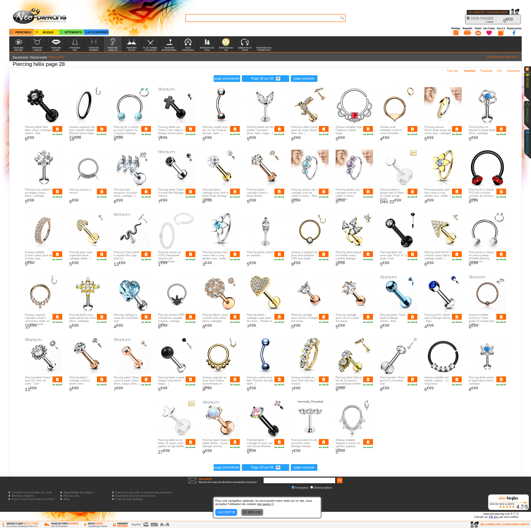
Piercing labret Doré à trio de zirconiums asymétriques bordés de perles (349, 382)
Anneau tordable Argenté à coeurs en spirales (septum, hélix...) (348, 444)
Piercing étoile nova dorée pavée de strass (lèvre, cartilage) (82, 318)
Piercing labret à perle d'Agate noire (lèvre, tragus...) (171, 380)
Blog (66, 499)
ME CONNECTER (477, 12)
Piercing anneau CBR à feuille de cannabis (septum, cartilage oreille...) (171, 319)
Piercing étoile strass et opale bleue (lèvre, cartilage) (481, 380)
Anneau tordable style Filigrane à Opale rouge (349, 130)
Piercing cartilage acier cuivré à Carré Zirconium (347, 318)
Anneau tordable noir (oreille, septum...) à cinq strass (436, 380)
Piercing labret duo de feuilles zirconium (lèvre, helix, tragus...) (260, 130)
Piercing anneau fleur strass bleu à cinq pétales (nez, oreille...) (215, 255)
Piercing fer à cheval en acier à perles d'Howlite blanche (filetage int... (481, 257)
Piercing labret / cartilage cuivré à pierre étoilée (257, 192)
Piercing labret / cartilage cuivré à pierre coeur (79, 380)
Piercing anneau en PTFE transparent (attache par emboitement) (169, 257)
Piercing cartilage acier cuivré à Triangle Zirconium (304, 318)
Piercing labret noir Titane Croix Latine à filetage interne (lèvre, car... (171, 131)
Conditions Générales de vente (32, 492)
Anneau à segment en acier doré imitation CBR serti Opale (304, 255)
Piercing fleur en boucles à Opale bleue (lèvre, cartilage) (482, 130)
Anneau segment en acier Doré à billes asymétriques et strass (214, 382)
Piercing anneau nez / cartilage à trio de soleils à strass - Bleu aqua (304, 194)
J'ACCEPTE (226, 512)
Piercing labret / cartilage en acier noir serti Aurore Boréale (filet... (260, 444)
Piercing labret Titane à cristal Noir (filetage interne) (171, 192)
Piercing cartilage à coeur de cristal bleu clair (126, 318)
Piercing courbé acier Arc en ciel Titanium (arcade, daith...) (215, 130)
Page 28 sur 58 (262, 78)
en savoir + (265, 504)
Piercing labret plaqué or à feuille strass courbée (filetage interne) (349, 257)
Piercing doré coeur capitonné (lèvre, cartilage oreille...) (81, 255)
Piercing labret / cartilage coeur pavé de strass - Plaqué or (259, 318)
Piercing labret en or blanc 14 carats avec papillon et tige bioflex (171, 443)
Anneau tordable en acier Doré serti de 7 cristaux (303, 380)
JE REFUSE (252, 512)
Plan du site (71, 495)
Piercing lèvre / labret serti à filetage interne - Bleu (437, 318)
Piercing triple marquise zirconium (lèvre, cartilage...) (125, 192)
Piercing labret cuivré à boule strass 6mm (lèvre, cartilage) (215, 318)
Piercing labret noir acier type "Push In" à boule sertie (393, 255)
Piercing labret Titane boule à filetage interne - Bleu (393, 318)
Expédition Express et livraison (135, 495)
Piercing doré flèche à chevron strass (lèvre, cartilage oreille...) (437, 255)
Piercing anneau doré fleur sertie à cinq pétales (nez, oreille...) (437, 192)
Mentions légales (23, 495)
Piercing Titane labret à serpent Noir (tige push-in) (126, 255)
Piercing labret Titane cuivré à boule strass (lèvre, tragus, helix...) (127, 380)
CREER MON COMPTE (497, 12)
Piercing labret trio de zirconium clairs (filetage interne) (304, 443)
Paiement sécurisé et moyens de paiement (143, 492)
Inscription (301, 487)
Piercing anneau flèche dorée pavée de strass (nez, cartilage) (437, 130)
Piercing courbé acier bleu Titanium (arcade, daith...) (260, 380)
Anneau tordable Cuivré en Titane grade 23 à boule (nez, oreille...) (482, 319)
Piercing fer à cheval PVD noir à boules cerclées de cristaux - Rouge (482, 194)
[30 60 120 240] (276, 78)
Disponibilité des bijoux (78, 492)
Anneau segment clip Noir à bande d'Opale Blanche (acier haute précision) (82, 131)
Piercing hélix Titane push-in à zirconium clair (392, 380)
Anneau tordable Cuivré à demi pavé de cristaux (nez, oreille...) (38, 257)
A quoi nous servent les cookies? (33, 499)
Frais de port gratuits (129, 499)
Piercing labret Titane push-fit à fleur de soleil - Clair (37, 380)
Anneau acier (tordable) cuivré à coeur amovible (391, 130)
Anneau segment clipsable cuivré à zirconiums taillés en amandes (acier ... (37, 319)
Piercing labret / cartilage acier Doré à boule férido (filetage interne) (215, 194)
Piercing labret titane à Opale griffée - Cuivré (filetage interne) (215, 443)
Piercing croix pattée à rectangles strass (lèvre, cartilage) (38, 192)
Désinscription (323, 487)
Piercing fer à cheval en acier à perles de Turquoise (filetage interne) (126, 131)
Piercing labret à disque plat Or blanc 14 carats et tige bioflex (392, 194)
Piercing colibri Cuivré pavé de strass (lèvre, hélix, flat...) (304, 130)
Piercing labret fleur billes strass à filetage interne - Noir (38, 130)
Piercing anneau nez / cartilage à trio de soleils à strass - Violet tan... (349, 194)
